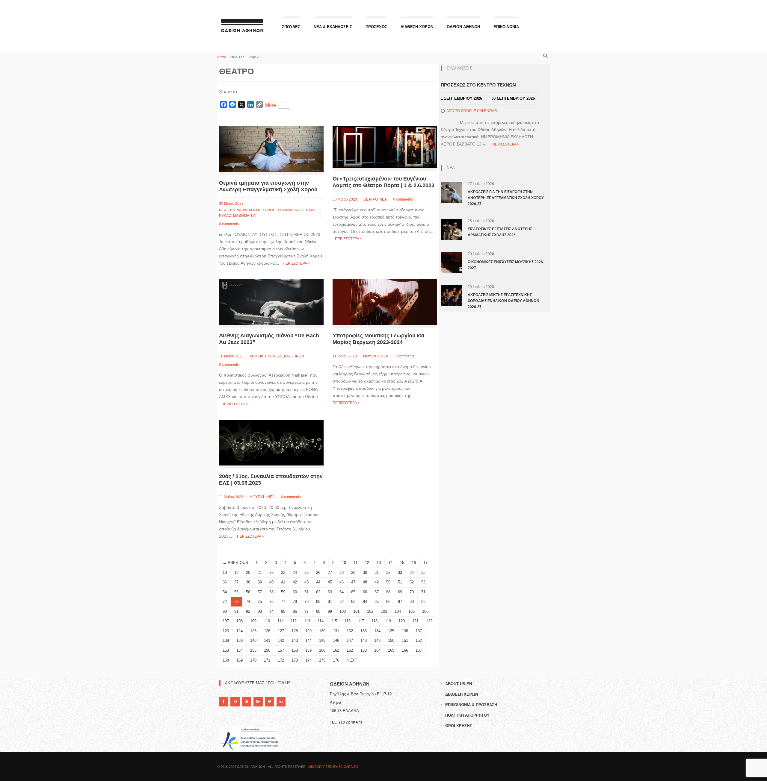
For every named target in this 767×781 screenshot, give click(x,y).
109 (253, 621)
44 (318, 582)
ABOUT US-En (458, 684)
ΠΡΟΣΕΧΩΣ (376, 27)
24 (295, 572)
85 (377, 601)
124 (239, 631)
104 (398, 611)
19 (236, 572)
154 (239, 650)
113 (307, 621)
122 (429, 621)
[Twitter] (269, 701)
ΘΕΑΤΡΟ (370, 199)
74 (248, 601)
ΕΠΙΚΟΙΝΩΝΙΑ (506, 27)
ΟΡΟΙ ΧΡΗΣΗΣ (458, 726)
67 (377, 592)
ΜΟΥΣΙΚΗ (258, 356)
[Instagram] (234, 701)
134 (377, 631)
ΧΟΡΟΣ (255, 210)
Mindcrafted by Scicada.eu (333, 766)
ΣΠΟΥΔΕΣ (291, 27)
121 (415, 621)
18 (225, 572)
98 (318, 611)
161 (336, 650)
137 (419, 631)
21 (260, 572)
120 (401, 621)
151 (405, 640)
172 (281, 660)
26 (318, 572)
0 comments (229, 224)
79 (306, 601)
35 (423, 572)
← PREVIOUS (235, 562)
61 (306, 592)
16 (414, 562)
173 (295, 660)
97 (306, 611)
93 (260, 611)
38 (248, 582)
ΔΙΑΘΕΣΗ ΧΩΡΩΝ (417, 27)
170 (253, 660)
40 (271, 582)
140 (253, 640)
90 (225, 611)
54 (225, 592)
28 (341, 572)
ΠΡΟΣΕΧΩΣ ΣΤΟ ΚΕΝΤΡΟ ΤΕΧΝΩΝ (478, 84)
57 (260, 592)
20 (248, 572)
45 (330, 582)
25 (306, 572)
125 (253, 631)
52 (412, 582)
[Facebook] (223, 701)
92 (248, 611)
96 (295, 611)
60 (295, 592)
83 (353, 601)
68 (388, 592)
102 (370, 611)
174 (308, 660)
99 (330, 611)
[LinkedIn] (281, 701)
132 (350, 631)
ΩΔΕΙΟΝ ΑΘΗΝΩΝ (463, 27)
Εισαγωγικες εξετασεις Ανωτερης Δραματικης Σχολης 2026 (500, 232)
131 (336, 631)
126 (267, 631)
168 (226, 660)
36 (225, 582)
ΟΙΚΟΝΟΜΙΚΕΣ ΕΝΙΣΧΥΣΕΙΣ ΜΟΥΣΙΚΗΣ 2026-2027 (506, 265)
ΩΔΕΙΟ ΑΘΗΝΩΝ (290, 356)
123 (226, 631)
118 (375, 621)
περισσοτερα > (296, 263)
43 (306, 582)
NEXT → (354, 660)
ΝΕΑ (223, 210)
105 (411, 611)
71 (423, 592)
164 (377, 650)
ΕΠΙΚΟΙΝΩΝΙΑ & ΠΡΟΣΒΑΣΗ (471, 705)
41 (283, 582)
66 (365, 592)
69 (400, 592)
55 (236, 592)
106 (425, 611)
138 (226, 640)
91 (236, 611)
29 (353, 572)
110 (267, 621)
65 (353, 592)
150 (391, 640)
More (270, 105)
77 (283, 601)
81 (330, 601)
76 (271, 601)
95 (283, 611)
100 (342, 611)
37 (236, 582)
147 (350, 640)
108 (239, 621)
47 (353, 582)
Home (221, 57)
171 (267, 660)
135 (391, 631)
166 (405, 650)
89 (423, 601)
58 (271, 592)
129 (308, 631)
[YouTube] (246, 701)
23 (283, 572)
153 (226, 650)
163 (363, 650)
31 (377, 572)
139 (239, 640)
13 (379, 562)
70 (412, 592)
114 (321, 621)
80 (318, 601)
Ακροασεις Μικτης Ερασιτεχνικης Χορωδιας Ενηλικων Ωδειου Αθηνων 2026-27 (503, 301)
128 (295, 631)
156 (267, 650)
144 (308, 640)
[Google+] (257, 701)
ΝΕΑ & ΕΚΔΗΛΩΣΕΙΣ (333, 27)
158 (295, 650)
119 (388, 621)
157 (281, 650)
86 (388, 601)
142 (281, 640)
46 (341, 582)
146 (336, 640)
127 (281, 631)
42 (295, 582)
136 (405, 631)
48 (365, 582)
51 (400, 582)
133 (363, 631)
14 (390, 562)
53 (423, 582)
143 (295, 640)
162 (350, 650)
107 (226, 621)
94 (271, 611)
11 (355, 562)
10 (344, 562)
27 (330, 572)
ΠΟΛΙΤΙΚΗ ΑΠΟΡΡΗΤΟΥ (467, 715)
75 (260, 601)
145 (322, 640)
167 (419, 650)
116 (348, 621)
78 (295, 601)
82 (341, 601)
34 (412, 572)
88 (412, 601)
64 (341, 592)
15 (402, 562)
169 (239, 660)
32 (388, 572)
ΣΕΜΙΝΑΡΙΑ (237, 210)
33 (400, 572)
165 (391, 650)
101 (356, 611)
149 (377, 640)
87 (400, 601)
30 (365, 572)
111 (280, 621)
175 (322, 660)
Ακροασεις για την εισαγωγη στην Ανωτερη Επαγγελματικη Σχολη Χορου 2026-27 (506, 198)
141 (267, 640)
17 (425, 562)
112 (294, 621)
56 (248, 592)
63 (330, 592)
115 (334, 621)
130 (322, 631)
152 (419, 640)
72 (225, 601)
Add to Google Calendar (471, 111)
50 (388, 582)
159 (308, 650)
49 (377, 582)
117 (361, 621)
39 (260, 582)
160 (322, 650)
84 (365, 601)
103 (384, 611)
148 (363, 640)
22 (271, 572)
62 (318, 592)
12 (367, 562)
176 (336, 660)
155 (253, 650)
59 (283, 592)
